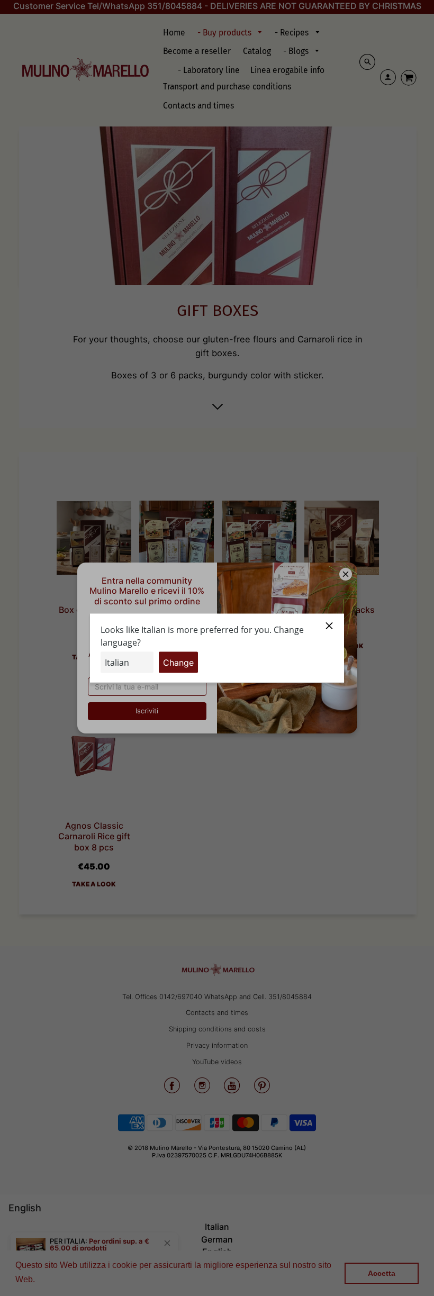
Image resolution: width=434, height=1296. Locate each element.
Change (178, 662)
